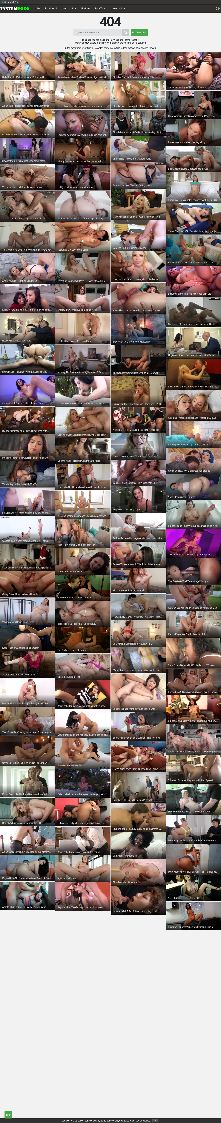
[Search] (125, 32)
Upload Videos (118, 8)
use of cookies (143, 1120)
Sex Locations (69, 8)
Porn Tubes (100, 8)
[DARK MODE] (217, 8)
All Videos (86, 8)
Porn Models (51, 8)
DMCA (8, 1115)
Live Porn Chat (139, 32)
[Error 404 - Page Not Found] (15, 8)
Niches (37, 8)
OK (155, 1121)
